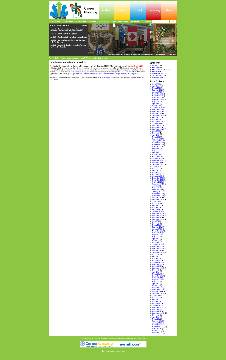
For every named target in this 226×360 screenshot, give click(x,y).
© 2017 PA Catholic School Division (114, 351)
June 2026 (156, 84)
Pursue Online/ (74, 10)
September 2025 (158, 100)
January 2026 (157, 92)
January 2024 (157, 123)
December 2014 (158, 276)
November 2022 (158, 145)
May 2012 (155, 315)
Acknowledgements (119, 338)
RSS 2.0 (52, 79)
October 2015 (157, 266)
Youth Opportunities (120, 21)
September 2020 (158, 184)
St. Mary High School (105, 338)
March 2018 (156, 225)
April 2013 (156, 299)
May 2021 (155, 168)
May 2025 (155, 102)
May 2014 (155, 282)
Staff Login (141, 338)
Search (148, 22)
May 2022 (155, 151)
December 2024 (158, 110)
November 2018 (158, 215)
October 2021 (157, 162)
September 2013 (158, 293)
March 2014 (156, 286)
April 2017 (156, 239)
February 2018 (157, 227)
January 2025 (157, 108)
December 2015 (158, 264)
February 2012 (157, 321)
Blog (63, 58)
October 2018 (157, 217)
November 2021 (158, 160)
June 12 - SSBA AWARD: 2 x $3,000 (63, 34)
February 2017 (157, 243)
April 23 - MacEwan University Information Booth (68, 37)
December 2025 (158, 94)
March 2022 (156, 155)
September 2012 (158, 313)
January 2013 (157, 305)
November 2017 (158, 231)
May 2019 (155, 203)
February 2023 (157, 139)
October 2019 (157, 198)
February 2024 (157, 121)
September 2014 (158, 280)
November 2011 (158, 327)
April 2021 (156, 170)
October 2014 (157, 278)
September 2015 (158, 268)
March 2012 (156, 319)
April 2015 (156, 272)
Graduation (156, 73)
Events (154, 71)
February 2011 (157, 333)
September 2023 (158, 129)
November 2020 (158, 180)
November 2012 (158, 309)
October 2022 (157, 147)
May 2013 (155, 297)
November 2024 (158, 111)
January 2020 (157, 192)
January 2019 (157, 211)
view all (84, 26)
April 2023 (156, 135)
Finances (92, 21)
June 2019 (156, 202)
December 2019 (158, 194)
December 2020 (158, 178)
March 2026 (156, 88)
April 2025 (156, 104)
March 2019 (156, 207)
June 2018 (156, 221)
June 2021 (156, 166)
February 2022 (157, 156)
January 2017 (157, 245)
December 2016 (158, 247)
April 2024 (156, 117)
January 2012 (157, 323)
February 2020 (157, 190)
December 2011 (158, 325)
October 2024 (157, 113)
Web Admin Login (131, 338)
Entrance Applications (160, 69)
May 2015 (155, 270)
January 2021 (157, 176)
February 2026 (157, 90)
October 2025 (157, 98)
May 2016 (155, 254)
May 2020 (155, 188)
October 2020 (157, 182)
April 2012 (156, 317)
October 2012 (157, 311)
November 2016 (158, 248)
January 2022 (157, 158)
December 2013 (158, 290)
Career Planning (55, 21)
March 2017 (156, 241)
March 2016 (156, 258)
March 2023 (156, 137)
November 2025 (158, 96)
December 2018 (158, 213)
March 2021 (156, 172)
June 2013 (156, 295)
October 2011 (157, 329)
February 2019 (157, 209)
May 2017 (155, 237)
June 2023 (156, 131)
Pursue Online (54, 58)
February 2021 (157, 174)
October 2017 (157, 233)
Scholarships (157, 75)
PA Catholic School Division (89, 338)
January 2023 (157, 141)
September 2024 (158, 115)
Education (69, 21)
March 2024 (156, 119)
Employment (104, 21)
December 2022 (158, 143)
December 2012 (158, 307)
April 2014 (156, 284)
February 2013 (157, 303)
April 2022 (156, 153)
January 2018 (157, 229)
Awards (155, 66)
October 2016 (157, 250)
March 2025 (156, 106)
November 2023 (158, 125)
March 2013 (156, 301)
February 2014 (157, 288)
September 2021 (158, 164)
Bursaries (155, 68)
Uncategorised (72, 58)
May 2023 (155, 133)
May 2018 (155, 223)
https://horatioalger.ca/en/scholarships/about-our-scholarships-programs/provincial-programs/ (105, 74)
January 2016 (157, 262)
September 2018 (158, 219)
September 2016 (158, 252)
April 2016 (156, 256)
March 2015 (156, 274)
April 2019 (156, 205)
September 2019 (158, 200)
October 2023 (157, 127)
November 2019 (158, 196)
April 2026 (156, 86)
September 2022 (158, 149)
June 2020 (156, 186)
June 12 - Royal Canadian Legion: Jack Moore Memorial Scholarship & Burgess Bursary (67, 30)
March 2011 (156, 331)
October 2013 (157, 292)
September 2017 (158, 235)
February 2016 (157, 260)
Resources (135, 21)
